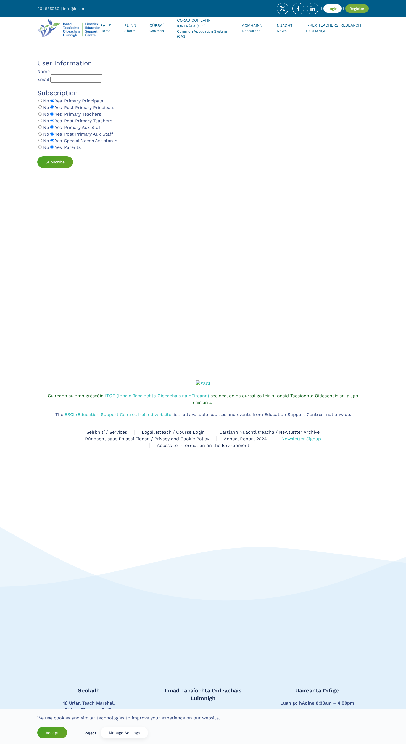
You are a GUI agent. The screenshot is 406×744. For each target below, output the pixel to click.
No (46, 101)
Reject (90, 733)
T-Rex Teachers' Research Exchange (333, 28)
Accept (52, 732)
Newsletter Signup (301, 438)
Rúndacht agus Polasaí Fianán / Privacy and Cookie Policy (147, 438)
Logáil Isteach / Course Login (173, 432)
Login (333, 8)
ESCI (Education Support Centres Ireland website (118, 414)
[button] (156, 28)
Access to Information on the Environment (203, 445)
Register (357, 8)
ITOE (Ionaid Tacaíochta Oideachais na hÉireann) (156, 395)
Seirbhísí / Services (106, 432)
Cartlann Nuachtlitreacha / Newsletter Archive (269, 432)
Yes (58, 101)
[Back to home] (68, 28)
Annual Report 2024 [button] (245, 438)
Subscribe (55, 162)
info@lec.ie (73, 8)
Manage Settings (124, 732)
